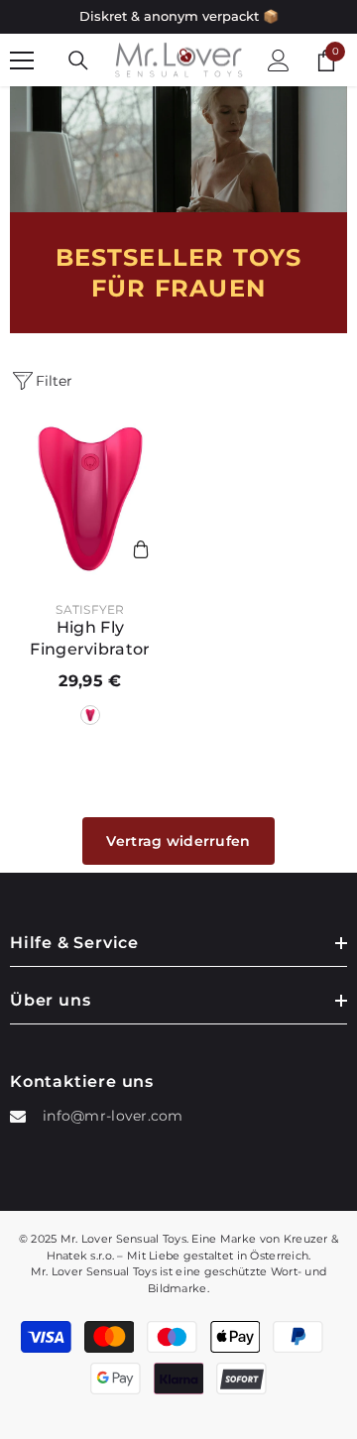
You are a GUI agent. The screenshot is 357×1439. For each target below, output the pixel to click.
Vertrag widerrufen (178, 841)
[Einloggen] (279, 60)
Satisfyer (90, 609)
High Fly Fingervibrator (90, 638)
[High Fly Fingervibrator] (90, 499)
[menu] (22, 60)
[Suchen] (78, 60)
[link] (178, 149)
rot (90, 715)
